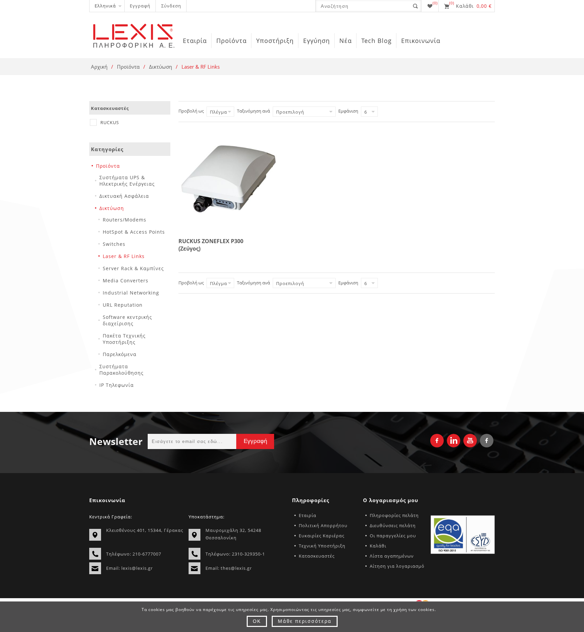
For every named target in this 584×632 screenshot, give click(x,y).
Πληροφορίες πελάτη (394, 515)
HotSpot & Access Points (134, 232)
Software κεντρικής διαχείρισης (127, 320)
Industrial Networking (131, 292)
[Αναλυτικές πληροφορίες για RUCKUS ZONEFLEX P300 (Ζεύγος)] (228, 179)
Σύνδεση (171, 6)
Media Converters (125, 280)
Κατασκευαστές (317, 556)
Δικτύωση (160, 66)
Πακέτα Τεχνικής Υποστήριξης (124, 338)
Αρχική (99, 66)
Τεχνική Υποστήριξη (322, 546)
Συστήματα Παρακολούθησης (121, 369)
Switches (114, 244)
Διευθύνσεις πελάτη (393, 525)
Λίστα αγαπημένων (392, 556)
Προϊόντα (128, 66)
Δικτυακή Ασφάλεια (124, 196)
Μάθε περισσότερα (305, 621)
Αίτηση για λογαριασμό (397, 566)
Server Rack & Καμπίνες (133, 268)
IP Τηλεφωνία (116, 385)
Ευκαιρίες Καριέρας (321, 536)
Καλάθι (378, 546)
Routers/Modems (124, 219)
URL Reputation (123, 305)
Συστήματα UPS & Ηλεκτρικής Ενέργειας (127, 180)
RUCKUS (109, 122)
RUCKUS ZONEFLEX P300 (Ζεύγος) (210, 244)
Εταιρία (307, 515)
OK (257, 621)
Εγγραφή (140, 6)
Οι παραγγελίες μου (393, 536)
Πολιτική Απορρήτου (323, 525)
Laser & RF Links (124, 256)
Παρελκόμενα (120, 354)
